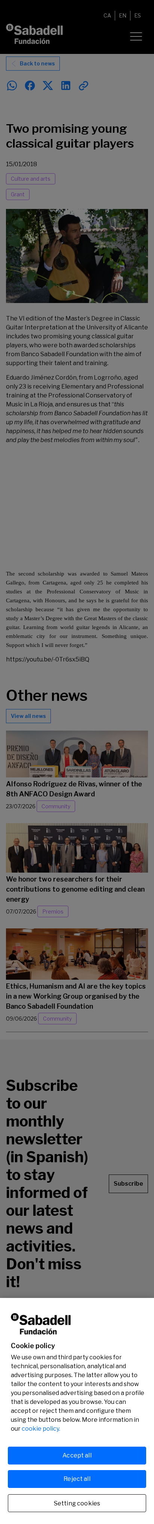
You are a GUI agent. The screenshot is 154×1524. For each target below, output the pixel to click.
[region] (77, 1411)
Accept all (77, 1455)
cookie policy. (41, 1428)
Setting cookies (77, 1503)
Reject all (77, 1478)
